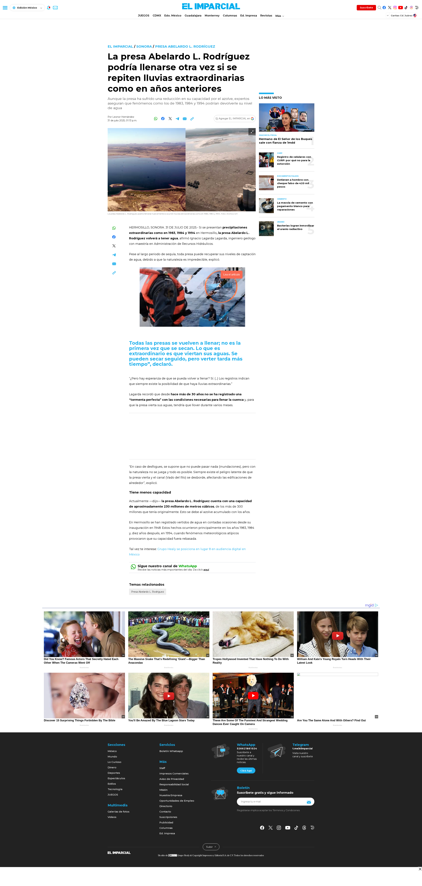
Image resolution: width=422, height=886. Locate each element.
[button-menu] (5, 7)
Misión (163, 789)
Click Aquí (246, 770)
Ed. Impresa (248, 15)
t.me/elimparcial (302, 748)
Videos (112, 817)
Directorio (165, 806)
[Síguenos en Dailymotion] (417, 7)
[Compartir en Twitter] (170, 118)
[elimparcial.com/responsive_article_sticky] (420, 869)
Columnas (230, 15)
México (112, 751)
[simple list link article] (286, 119)
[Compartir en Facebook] (163, 118)
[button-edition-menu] (388, 15)
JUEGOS (143, 15)
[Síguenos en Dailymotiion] (312, 827)
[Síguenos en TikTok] (406, 7)
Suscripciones (168, 817)
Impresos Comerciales (174, 773)
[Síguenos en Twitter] (389, 7)
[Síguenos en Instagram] (395, 7)
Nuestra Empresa (170, 795)
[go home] (119, 853)
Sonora (144, 46)
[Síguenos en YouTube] (400, 7)
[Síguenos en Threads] (411, 7)
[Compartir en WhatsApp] (155, 118)
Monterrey (212, 15)
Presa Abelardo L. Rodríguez (185, 46)
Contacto (165, 811)
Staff (162, 768)
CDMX (157, 15)
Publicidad (166, 822)
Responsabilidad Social (174, 784)
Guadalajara (193, 15)
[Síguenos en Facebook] (384, 7)
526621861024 (247, 748)
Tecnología (115, 789)
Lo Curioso (114, 762)
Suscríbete (366, 7)
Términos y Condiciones (286, 810)
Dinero (112, 767)
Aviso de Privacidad (171, 779)
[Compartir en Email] (184, 118)
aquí (206, 569)
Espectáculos (116, 778)
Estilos (112, 783)
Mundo (112, 756)
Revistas (266, 15)
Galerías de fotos (118, 811)
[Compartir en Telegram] (177, 118)
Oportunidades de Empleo (176, 800)
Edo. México (172, 15)
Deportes (114, 772)
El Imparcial (120, 46)
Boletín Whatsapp (171, 751)
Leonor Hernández (123, 116)
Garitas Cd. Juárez (401, 15)
